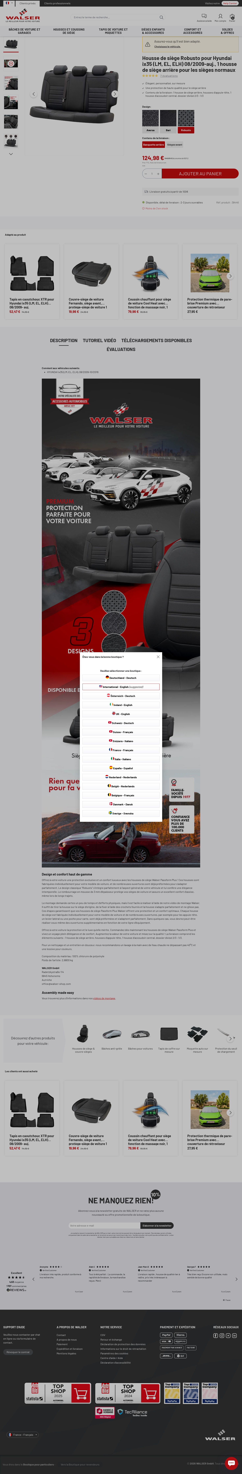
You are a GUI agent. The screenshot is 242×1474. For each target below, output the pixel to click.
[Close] (158, 656)
